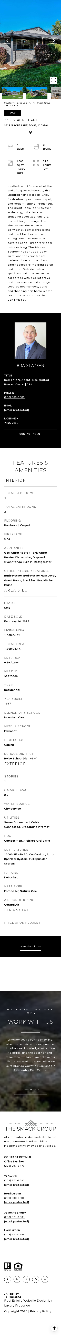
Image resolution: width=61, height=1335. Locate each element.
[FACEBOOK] (7, 1279)
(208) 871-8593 (14, 1180)
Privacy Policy (40, 1311)
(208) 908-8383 (14, 397)
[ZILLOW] (45, 1279)
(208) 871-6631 (14, 1217)
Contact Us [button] (30, 1089)
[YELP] (26, 1279)
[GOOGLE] (35, 1279)
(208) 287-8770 (14, 1165)
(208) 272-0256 (14, 1234)
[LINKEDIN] (17, 1279)
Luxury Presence (17, 1305)
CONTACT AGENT (30, 434)
